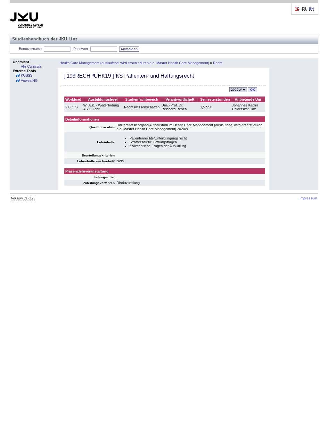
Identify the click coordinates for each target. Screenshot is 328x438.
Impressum (308, 198)
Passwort (80, 49)
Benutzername (30, 49)
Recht (217, 63)
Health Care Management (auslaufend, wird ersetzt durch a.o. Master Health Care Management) (134, 63)
